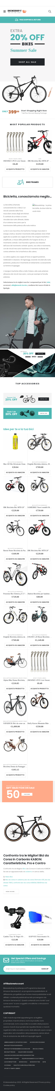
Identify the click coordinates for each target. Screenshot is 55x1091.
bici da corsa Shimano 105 (34, 880)
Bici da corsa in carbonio (15, 880)
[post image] (27, 829)
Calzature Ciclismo (25, 1052)
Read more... (11, 891)
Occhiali (40, 934)
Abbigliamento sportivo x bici (15, 1042)
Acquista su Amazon (39, 169)
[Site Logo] (17, 11)
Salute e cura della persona (24, 1065)
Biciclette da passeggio (15, 462)
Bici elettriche (9, 1052)
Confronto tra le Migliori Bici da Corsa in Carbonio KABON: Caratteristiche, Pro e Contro (26, 859)
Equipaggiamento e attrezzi (32, 1059)
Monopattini (35, 1062)
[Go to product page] (15, 143)
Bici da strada (38, 1049)
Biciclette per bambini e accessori (17, 1049)
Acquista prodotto (15, 169)
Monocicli (23, 1062)
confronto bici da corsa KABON (24, 883)
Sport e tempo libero (15, 159)
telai (48, 282)
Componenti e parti (15, 934)
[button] (5, 11)
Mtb (39, 159)
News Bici (9, 877)
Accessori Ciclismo (37, 1042)
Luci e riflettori (10, 1062)
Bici (24, 868)
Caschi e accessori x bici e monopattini (19, 1055)
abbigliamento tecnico (19, 285)
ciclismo (28, 871)
